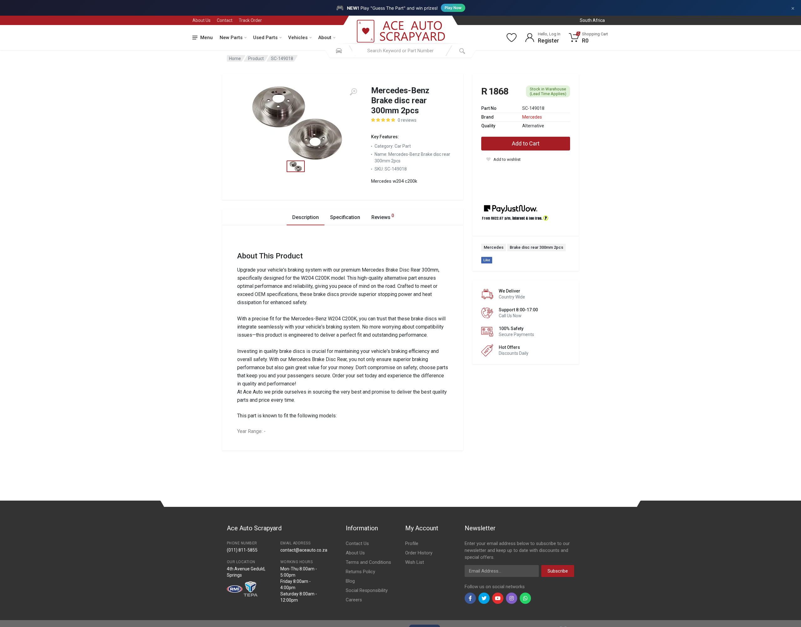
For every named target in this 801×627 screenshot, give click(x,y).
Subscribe (558, 571)
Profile (411, 543)
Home (235, 58)
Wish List (414, 562)
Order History (418, 553)
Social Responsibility (367, 590)
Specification (345, 217)
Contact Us (357, 543)
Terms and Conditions (368, 562)
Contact (224, 20)
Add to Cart (525, 143)
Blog (350, 581)
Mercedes (532, 117)
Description (305, 217)
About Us (201, 20)
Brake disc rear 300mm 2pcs (536, 247)
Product (256, 58)
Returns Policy (360, 571)
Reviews (382, 216)
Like (486, 260)
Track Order (250, 20)
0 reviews (407, 120)
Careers (354, 600)
